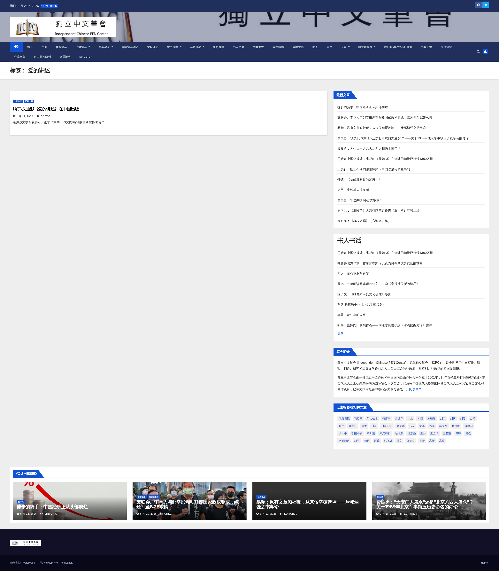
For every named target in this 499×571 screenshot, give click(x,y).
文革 (422, 425)
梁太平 (343, 433)
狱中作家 (173, 47)
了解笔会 (82, 47)
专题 (344, 47)
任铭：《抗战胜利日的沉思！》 (359, 179)
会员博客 (65, 57)
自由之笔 (298, 47)
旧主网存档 (365, 47)
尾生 (364, 425)
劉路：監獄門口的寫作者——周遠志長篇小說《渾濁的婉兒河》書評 (384, 325)
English (86, 57)
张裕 (412, 425)
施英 (432, 425)
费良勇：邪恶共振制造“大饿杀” (358, 200)
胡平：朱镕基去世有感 (353, 190)
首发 (329, 47)
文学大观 (258, 47)
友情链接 (446, 47)
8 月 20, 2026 (388, 513)
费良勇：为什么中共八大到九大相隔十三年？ (369, 148)
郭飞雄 (388, 440)
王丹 (423, 433)
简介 (30, 47)
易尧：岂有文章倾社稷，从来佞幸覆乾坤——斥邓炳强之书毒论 (381, 127)
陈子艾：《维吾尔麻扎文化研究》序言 (364, 294)
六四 (420, 418)
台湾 (472, 418)
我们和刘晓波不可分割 (398, 47)
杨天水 (443, 425)
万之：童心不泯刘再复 (353, 273)
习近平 (358, 418)
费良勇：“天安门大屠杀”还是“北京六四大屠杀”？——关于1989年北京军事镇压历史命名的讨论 (403, 138)
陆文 (399, 440)
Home (484, 562)
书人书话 (238, 47)
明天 (315, 47)
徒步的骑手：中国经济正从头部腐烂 (362, 107)
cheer (169, 513)
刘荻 (453, 418)
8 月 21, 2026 (148, 513)
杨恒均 (456, 425)
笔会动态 (105, 47)
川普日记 (386, 425)
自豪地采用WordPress (23, 562)
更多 (340, 333)
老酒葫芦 (344, 440)
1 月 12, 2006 (25, 116)
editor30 (51, 513)
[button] (478, 51)
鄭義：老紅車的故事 (351, 315)
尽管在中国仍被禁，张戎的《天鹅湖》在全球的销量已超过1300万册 (385, 158)
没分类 (21, 502)
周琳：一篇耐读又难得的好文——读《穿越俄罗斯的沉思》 (378, 284)
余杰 (410, 418)
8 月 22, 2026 (28, 513)
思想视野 (218, 47)
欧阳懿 (371, 433)
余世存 (399, 418)
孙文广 (353, 425)
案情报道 (141, 497)
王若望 (447, 433)
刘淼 (443, 418)
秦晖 (458, 433)
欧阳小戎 (356, 433)
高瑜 (442, 440)
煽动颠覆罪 (153, 497)
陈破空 (411, 440)
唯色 (341, 425)
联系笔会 (61, 47)
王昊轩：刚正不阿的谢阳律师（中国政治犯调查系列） (375, 169)
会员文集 (19, 57)
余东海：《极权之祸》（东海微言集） (364, 221)
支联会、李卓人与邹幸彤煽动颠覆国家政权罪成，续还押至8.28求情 (384, 117)
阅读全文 (415, 389)
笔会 (468, 433)
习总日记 (344, 418)
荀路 (367, 440)
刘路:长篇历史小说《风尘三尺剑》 (361, 304)
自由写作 (278, 47)
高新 (432, 440)
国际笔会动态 (130, 47)
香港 (422, 440)
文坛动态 (152, 47)
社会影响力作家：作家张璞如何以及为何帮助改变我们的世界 (380, 263)
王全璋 (434, 433)
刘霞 (462, 418)
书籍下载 (426, 47)
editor (45, 116)
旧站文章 (29, 101)
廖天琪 (401, 425)
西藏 (377, 440)
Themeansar (66, 562)
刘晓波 (431, 418)
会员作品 (196, 47)
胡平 (357, 440)
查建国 (468, 425)
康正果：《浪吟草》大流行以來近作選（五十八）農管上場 (378, 210)
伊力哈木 (372, 418)
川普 (374, 425)
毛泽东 (399, 433)
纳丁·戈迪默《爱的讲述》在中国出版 (46, 109)
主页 (44, 47)
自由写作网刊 (42, 57)
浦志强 (412, 433)
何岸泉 (386, 418)
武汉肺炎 (385, 433)
